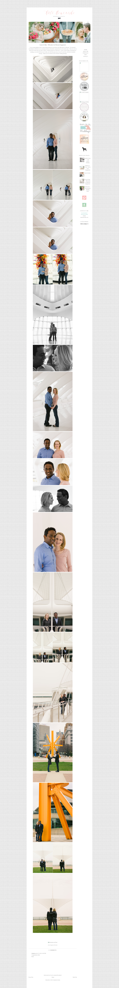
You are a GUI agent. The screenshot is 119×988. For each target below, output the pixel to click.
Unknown (33, 953)
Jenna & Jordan (87, 173)
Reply (32, 956)
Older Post (75, 977)
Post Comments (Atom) (55, 980)
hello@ (84, 215)
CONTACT (85, 56)
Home (53, 977)
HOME (85, 49)
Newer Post (31, 977)
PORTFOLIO (85, 53)
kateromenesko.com (84, 217)
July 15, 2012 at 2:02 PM (41, 953)
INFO (85, 54)
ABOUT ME (85, 51)
